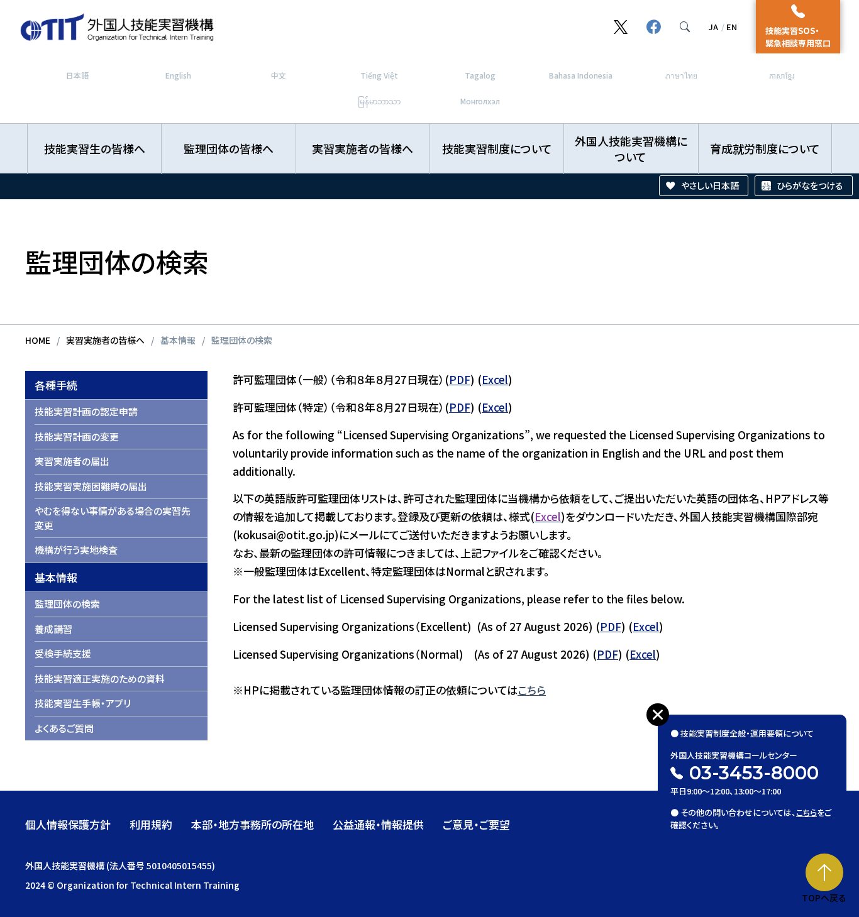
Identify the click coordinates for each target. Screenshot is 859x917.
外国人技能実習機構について (631, 149)
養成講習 (53, 628)
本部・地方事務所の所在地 (252, 824)
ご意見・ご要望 (476, 824)
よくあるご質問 (64, 728)
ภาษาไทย (681, 75)
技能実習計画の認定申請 (86, 411)
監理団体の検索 (67, 603)
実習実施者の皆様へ (362, 148)
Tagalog (480, 75)
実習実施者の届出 (72, 461)
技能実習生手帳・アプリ (83, 703)
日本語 (77, 75)
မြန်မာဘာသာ (379, 101)
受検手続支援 (63, 653)
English (178, 75)
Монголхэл (480, 101)
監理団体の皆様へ (229, 148)
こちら (532, 690)
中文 (278, 75)
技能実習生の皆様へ (94, 148)
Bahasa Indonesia (580, 75)
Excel (495, 379)
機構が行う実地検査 (76, 549)
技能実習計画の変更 (77, 436)
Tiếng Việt (379, 75)
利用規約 (151, 824)
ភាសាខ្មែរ (781, 75)
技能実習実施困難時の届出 (91, 486)
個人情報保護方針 (68, 824)
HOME (37, 340)
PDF (459, 379)
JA (713, 27)
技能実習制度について (497, 148)
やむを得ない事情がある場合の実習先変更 (113, 518)
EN (731, 27)
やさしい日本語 (710, 185)
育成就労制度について (765, 148)
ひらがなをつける (810, 185)
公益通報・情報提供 (378, 824)
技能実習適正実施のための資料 (100, 678)
